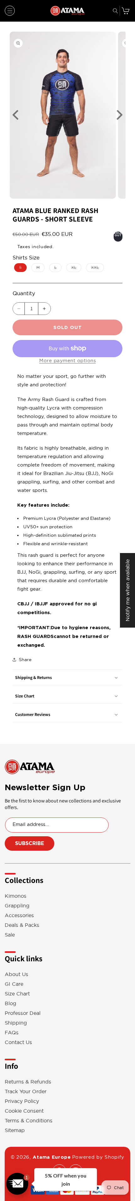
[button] (10, 11)
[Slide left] (16, 115)
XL (76, 268)
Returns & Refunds (28, 1081)
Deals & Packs (22, 925)
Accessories (19, 915)
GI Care (14, 984)
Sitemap (15, 1130)
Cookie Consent (24, 1111)
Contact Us (18, 1042)
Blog (10, 1003)
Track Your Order (25, 1091)
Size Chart (17, 993)
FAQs (12, 1032)
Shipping (16, 1023)
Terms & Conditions (28, 1120)
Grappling (17, 905)
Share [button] (25, 659)
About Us (16, 974)
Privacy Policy (22, 1101)
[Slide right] (119, 115)
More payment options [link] (67, 360)
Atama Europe (52, 1157)
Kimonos (15, 896)
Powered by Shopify (98, 1157)
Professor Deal (22, 1013)
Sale (10, 934)
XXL (97, 268)
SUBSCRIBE (29, 843)
